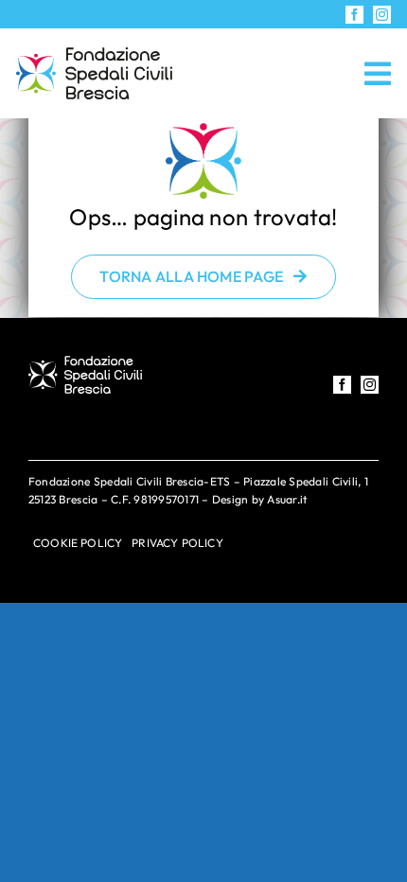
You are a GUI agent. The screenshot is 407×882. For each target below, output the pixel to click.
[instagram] (382, 15)
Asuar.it (287, 499)
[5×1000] (94, 55)
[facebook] (354, 15)
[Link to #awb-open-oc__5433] (377, 74)
